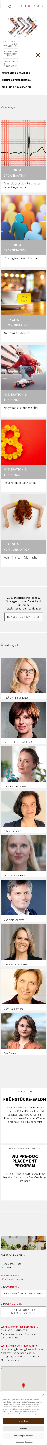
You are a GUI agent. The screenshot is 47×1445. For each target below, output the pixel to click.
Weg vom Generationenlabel (21, 408)
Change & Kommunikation (16, 80)
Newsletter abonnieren (23, 616)
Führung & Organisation (16, 87)
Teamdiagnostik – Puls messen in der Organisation (23, 185)
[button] (43, 1394)
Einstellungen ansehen (23, 1435)
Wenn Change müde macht (20, 557)
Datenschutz (20, 1442)
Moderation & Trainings (16, 72)
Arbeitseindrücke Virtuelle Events (23, 1293)
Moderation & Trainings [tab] (11, 44)
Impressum (29, 1442)
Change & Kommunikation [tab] (11, 54)
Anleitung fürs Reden (16, 333)
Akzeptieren (23, 1421)
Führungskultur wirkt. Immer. (21, 258)
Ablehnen (23, 1428)
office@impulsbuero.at (12, 1279)
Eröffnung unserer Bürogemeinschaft (23, 1311)
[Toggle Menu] (0, 4)
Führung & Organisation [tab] (11, 65)
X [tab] (35, 53)
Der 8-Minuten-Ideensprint (20, 483)
